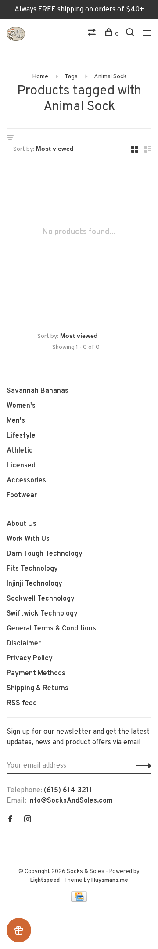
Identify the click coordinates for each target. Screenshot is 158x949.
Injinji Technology (34, 584)
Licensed (21, 465)
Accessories (26, 480)
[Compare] (93, 34)
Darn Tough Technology (45, 554)
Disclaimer (24, 643)
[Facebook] (10, 820)
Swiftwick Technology (42, 613)
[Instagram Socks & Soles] (27, 820)
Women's (21, 406)
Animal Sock (110, 76)
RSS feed (22, 703)
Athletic (20, 450)
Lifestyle (21, 435)
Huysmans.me (109, 880)
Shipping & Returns (37, 688)
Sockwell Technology (41, 598)
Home (40, 76)
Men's (16, 421)
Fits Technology (32, 569)
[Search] (131, 34)
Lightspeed (45, 880)
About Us (21, 524)
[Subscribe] (141, 765)
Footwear (22, 495)
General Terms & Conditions (51, 628)
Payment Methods (36, 673)
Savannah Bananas (37, 391)
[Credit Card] (79, 899)
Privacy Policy (30, 658)
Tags (71, 76)
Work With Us (28, 539)
